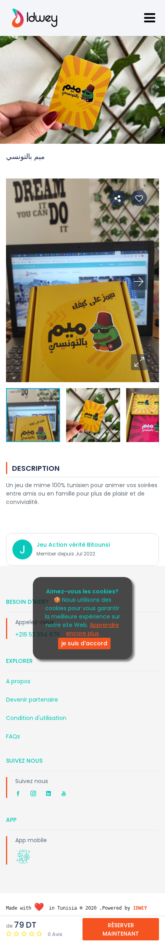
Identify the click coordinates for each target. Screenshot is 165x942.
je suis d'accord (84, 643)
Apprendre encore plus (92, 629)
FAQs (13, 736)
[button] (139, 362)
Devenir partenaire (32, 700)
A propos (18, 681)
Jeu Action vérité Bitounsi (73, 545)
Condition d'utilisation (36, 718)
